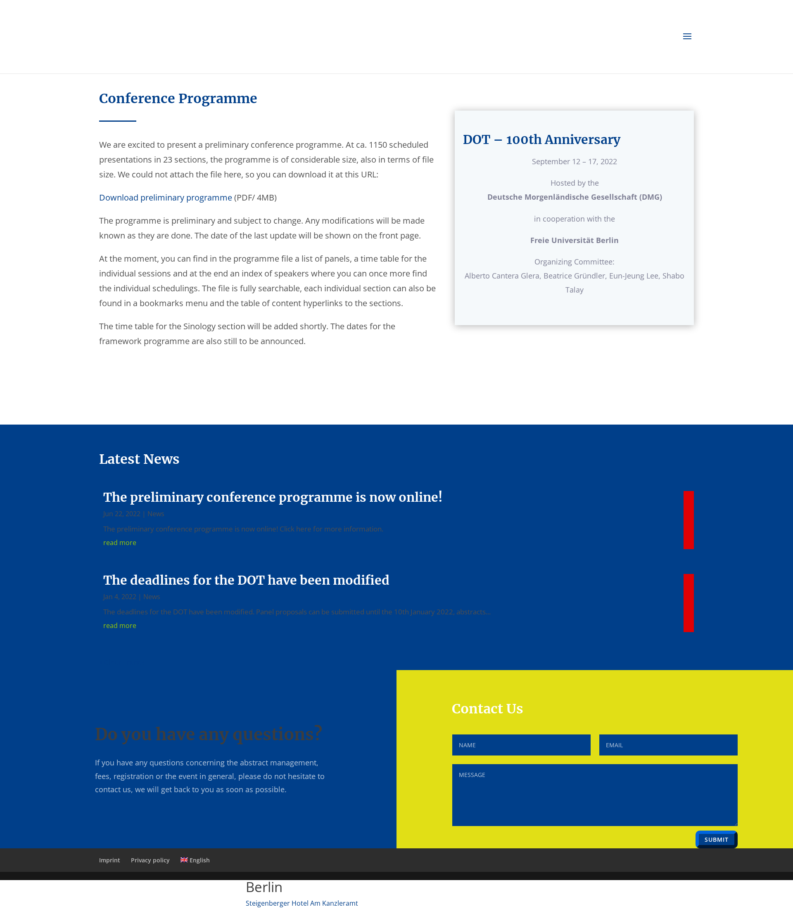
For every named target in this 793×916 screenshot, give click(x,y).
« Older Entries (122, 662)
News (155, 513)
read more (119, 542)
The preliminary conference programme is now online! (273, 497)
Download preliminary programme (165, 197)
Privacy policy (150, 860)
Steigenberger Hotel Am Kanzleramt (302, 903)
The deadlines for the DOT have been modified (246, 580)
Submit (717, 839)
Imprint (109, 860)
